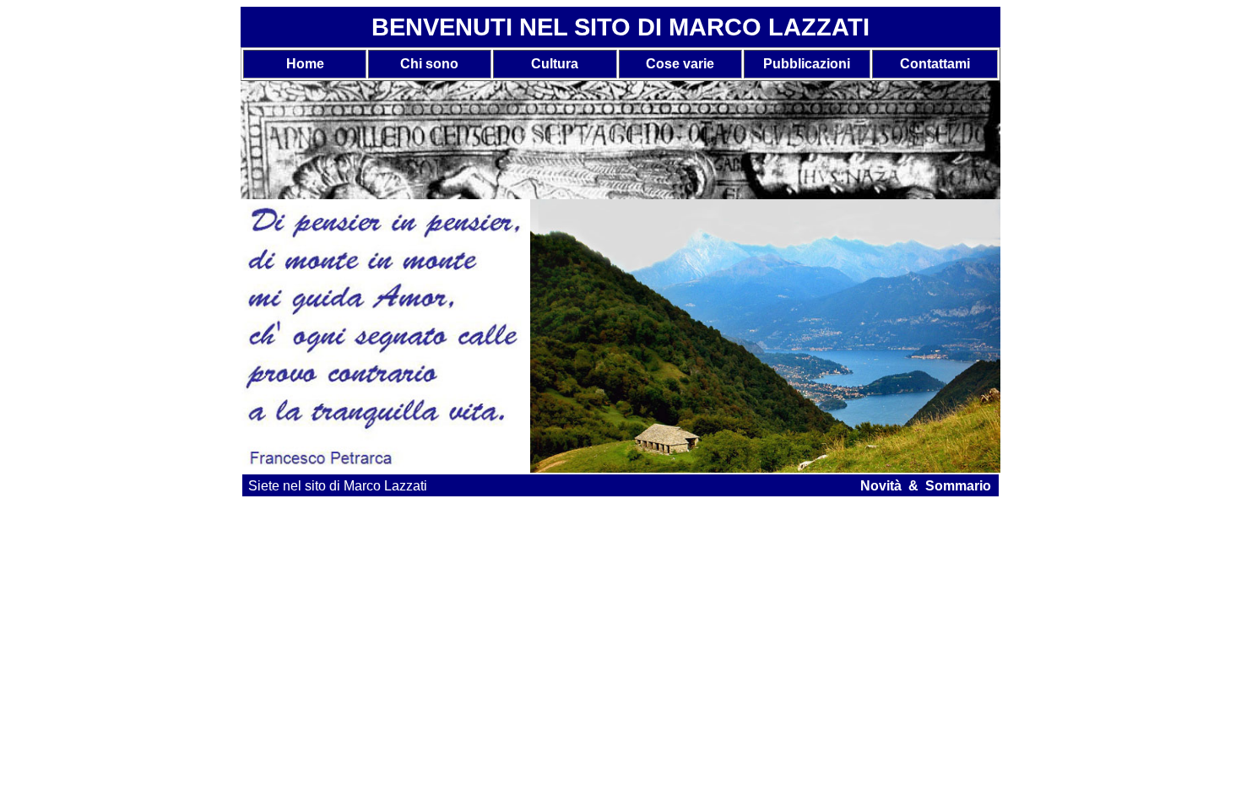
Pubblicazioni (806, 64)
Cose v (668, 64)
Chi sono (429, 64)
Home (305, 64)
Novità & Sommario (925, 486)
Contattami (935, 64)
